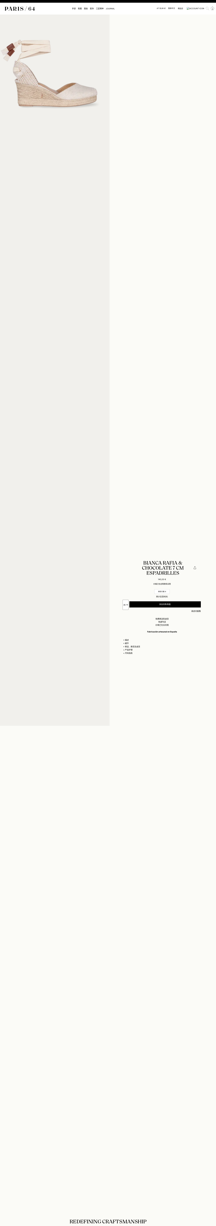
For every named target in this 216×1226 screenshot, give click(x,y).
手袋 (74, 8)
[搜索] (207, 8)
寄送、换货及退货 (132, 646)
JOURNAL (110, 8)
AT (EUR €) (161, 8)
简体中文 (171, 8)
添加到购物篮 (165, 604)
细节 (127, 643)
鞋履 (80, 8)
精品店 (180, 8)
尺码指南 (129, 653)
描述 (127, 640)
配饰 (92, 8)
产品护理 (129, 650)
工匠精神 (100, 8)
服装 (86, 8)
